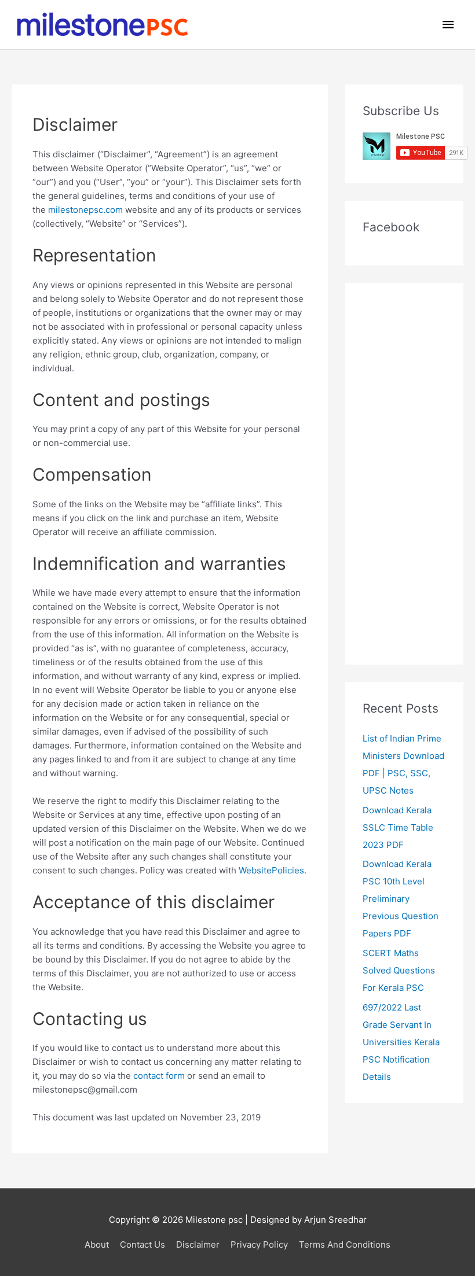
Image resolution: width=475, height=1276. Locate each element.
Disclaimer (198, 1244)
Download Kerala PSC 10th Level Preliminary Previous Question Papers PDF (401, 898)
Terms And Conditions (344, 1244)
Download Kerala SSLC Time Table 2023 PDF (398, 827)
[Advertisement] (404, 473)
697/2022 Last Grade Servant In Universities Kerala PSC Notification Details (401, 1042)
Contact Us (142, 1244)
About (97, 1244)
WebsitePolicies (271, 870)
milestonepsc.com (85, 209)
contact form (159, 1075)
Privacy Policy (259, 1244)
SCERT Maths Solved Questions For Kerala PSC (399, 970)
